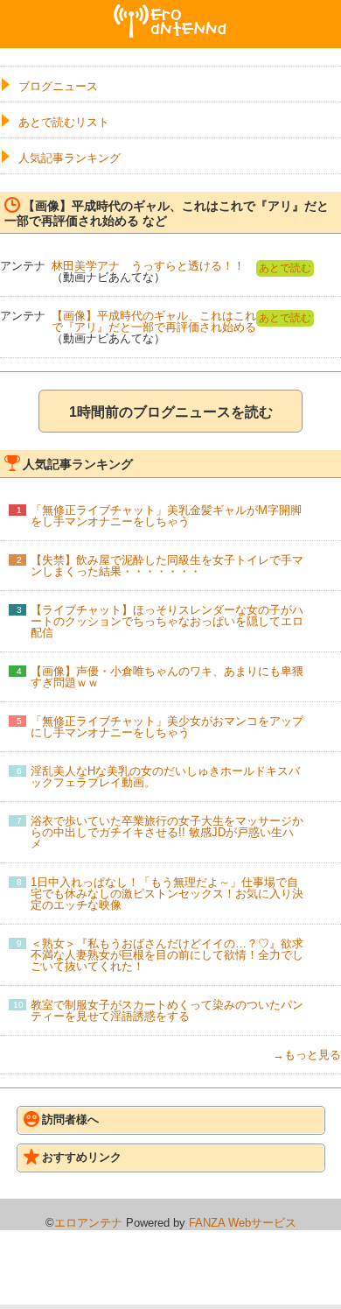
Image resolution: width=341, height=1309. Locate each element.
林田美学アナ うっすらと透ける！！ (148, 265)
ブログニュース (58, 86)
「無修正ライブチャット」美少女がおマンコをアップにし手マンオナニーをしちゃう (167, 726)
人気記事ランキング (69, 158)
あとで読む (285, 268)
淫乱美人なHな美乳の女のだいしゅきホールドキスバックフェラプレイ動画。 (165, 776)
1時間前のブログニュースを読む (171, 412)
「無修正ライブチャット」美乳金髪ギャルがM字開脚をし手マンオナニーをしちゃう (166, 515)
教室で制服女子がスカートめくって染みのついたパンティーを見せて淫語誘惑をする (167, 1010)
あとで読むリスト (63, 122)
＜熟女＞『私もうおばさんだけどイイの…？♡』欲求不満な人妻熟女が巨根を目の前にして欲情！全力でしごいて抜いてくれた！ (167, 955)
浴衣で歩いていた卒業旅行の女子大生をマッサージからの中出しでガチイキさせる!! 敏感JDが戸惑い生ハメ (167, 832)
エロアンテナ (170, 11)
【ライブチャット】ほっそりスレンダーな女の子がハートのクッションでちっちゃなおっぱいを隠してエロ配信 (167, 621)
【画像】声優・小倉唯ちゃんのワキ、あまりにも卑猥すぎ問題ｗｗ (167, 677)
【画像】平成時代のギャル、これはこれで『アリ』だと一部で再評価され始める (154, 321)
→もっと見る (307, 1054)
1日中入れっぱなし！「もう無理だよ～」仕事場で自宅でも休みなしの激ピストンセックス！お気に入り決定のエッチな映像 (167, 893)
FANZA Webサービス (242, 1222)
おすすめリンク (82, 1157)
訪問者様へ (70, 1119)
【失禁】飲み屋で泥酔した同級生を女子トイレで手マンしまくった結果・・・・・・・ (167, 565)
